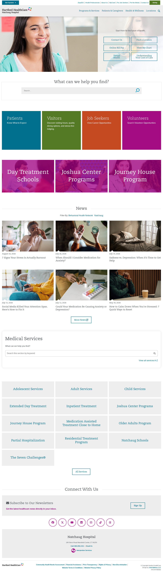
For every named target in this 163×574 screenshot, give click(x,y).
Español (81, 3)
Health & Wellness (135, 11)
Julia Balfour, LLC (155, 567)
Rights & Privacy (105, 565)
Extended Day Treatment (28, 406)
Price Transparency (90, 565)
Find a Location (144, 40)
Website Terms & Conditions (72, 568)
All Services (81, 472)
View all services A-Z (148, 360)
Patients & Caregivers (112, 11)
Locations (151, 11)
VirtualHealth (116, 57)
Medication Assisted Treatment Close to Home (81, 423)
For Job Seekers (122, 3)
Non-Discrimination (120, 565)
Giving (155, 3)
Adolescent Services (28, 389)
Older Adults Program (135, 423)
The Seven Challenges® (28, 457)
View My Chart (144, 48)
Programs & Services (89, 11)
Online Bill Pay (117, 48)
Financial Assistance (73, 565)
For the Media (134, 3)
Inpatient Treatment (81, 406)
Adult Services (81, 389)
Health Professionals (92, 3)
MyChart (112, 3)
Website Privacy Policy (92, 568)
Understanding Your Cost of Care (144, 57)
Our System (10, 3)
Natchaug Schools (135, 440)
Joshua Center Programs (135, 406)
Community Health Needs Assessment (50, 565)
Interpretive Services (84, 550)
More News (80, 320)
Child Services (135, 389)
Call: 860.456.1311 (77, 546)
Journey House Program (28, 423)
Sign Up (138, 506)
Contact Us (145, 3)
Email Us (89, 546)
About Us (104, 3)
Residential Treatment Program (81, 440)
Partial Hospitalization (28, 440)
